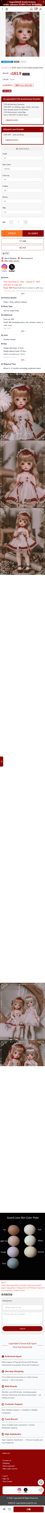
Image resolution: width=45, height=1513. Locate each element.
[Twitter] (25, 1490)
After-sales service (10, 1469)
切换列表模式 (24, 149)
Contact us (7, 1460)
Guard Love (6, 68)
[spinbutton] (18, 222)
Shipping (6, 1463)
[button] (11, 222)
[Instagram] (19, 1490)
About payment (9, 1466)
